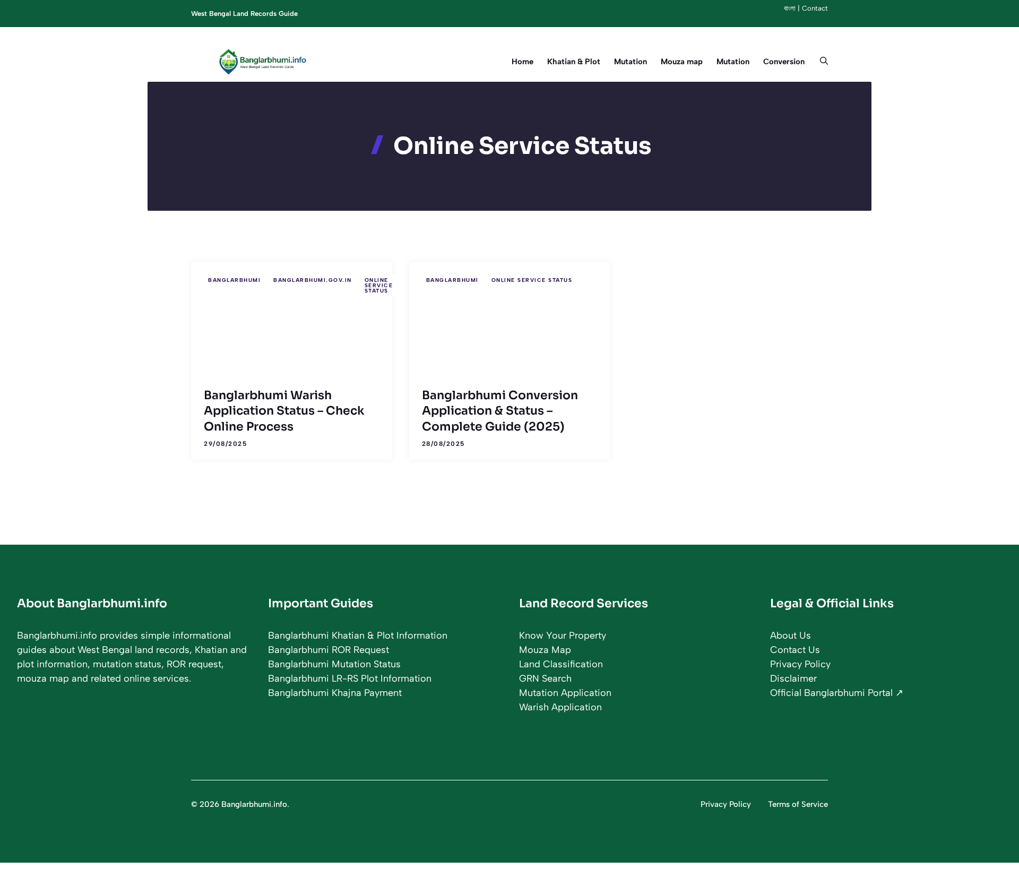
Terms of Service (798, 804)
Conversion (784, 61)
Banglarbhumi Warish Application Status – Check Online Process (284, 411)
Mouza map (682, 61)
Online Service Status (379, 285)
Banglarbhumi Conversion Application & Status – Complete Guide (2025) (500, 411)
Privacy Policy (726, 804)
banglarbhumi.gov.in (312, 280)
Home (522, 61)
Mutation (630, 61)
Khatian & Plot (573, 61)
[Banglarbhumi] (265, 61)
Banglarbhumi (234, 280)
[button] (819, 61)
